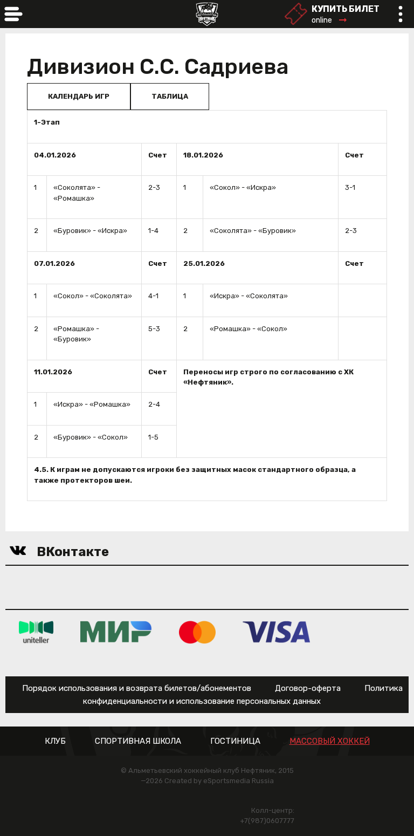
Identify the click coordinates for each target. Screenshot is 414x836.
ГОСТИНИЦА (235, 741)
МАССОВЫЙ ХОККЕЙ (329, 741)
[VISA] (276, 631)
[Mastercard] (197, 631)
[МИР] (116, 631)
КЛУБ (55, 741)
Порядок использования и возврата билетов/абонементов (136, 688)
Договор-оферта (308, 688)
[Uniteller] (36, 631)
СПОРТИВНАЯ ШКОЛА (138, 741)
